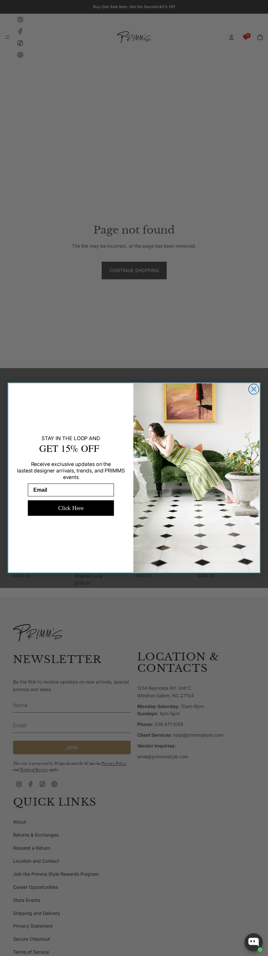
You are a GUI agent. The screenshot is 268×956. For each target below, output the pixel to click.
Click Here (71, 508)
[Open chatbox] (253, 942)
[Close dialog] (254, 389)
